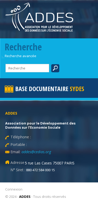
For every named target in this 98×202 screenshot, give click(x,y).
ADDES (25, 196)
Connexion (13, 189)
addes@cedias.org (35, 151)
